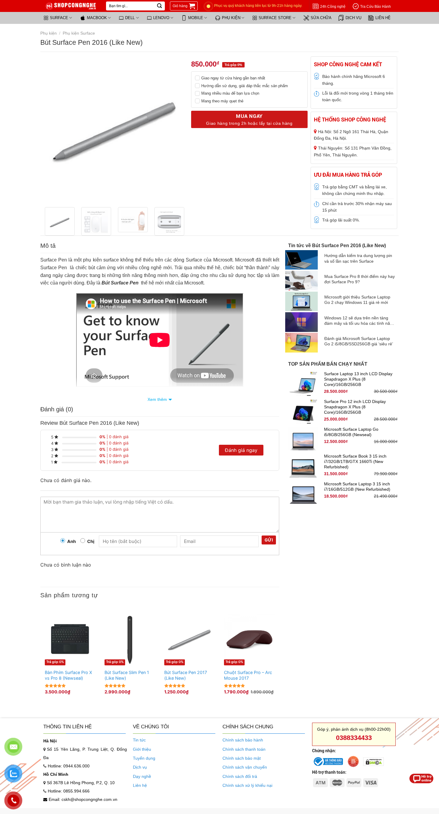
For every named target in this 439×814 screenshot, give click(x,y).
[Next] (177, 129)
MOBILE (195, 18)
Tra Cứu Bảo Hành (375, 6)
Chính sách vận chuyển (244, 767)
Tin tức (139, 740)
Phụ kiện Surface (79, 33)
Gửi (269, 539)
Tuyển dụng (144, 758)
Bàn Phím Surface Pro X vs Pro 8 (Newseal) (68, 675)
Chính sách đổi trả (239, 776)
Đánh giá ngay (241, 450)
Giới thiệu (142, 749)
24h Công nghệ (333, 6)
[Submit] (159, 6)
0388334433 (354, 737)
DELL (130, 18)
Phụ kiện (231, 18)
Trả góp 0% (55, 662)
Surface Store (275, 18)
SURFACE (59, 18)
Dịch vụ (140, 767)
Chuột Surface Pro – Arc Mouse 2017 (248, 675)
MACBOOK (97, 18)
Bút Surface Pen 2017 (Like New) (185, 675)
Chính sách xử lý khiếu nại (247, 785)
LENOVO (161, 18)
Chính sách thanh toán (243, 749)
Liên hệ (383, 18)
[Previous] (52, 129)
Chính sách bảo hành (242, 740)
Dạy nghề (142, 776)
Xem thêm (157, 399)
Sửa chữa (321, 18)
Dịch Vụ (353, 18)
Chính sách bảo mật (241, 758)
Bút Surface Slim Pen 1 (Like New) (127, 675)
